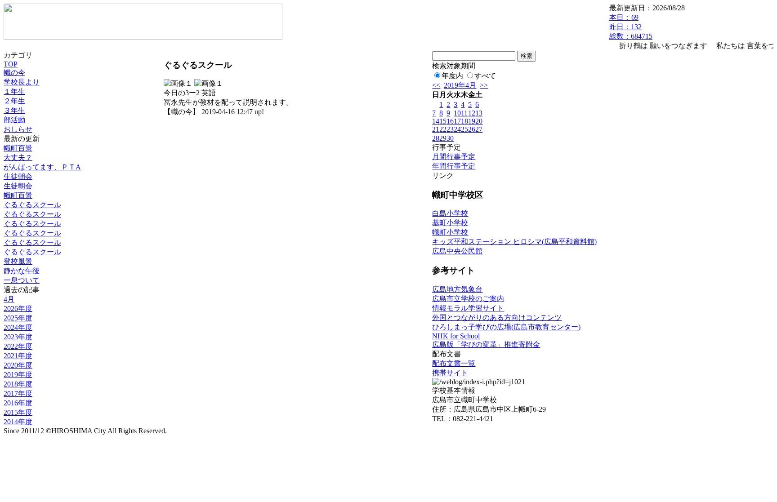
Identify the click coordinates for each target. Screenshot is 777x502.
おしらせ (18, 129)
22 (443, 129)
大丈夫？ (18, 157)
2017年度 (18, 393)
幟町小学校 (450, 232)
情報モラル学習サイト (468, 308)
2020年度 (18, 365)
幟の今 (14, 72)
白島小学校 (450, 213)
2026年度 (18, 308)
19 (471, 121)
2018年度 (18, 384)
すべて (485, 76)
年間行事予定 (453, 166)
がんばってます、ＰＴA (42, 167)
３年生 (14, 110)
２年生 (14, 101)
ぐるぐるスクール (32, 205)
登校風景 (18, 261)
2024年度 (18, 327)
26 (471, 129)
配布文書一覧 (453, 363)
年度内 (452, 76)
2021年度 (18, 356)
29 (443, 138)
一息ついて (22, 280)
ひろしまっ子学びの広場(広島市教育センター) (506, 327)
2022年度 (18, 346)
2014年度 (18, 422)
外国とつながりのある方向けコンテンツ (497, 317)
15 (443, 121)
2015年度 (18, 412)
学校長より (22, 82)
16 (450, 121)
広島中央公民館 (457, 251)
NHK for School (456, 336)
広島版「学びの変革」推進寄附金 (486, 344)
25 (464, 129)
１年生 (14, 91)
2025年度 (18, 318)
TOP (11, 64)
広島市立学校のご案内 (468, 298)
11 (464, 113)
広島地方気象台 (457, 289)
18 (464, 121)
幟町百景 (18, 148)
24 (457, 129)
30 (450, 138)
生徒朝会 (18, 176)
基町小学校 (450, 223)
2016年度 (18, 403)
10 (457, 113)
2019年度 (18, 374)
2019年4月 (460, 85)
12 (471, 113)
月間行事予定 (453, 156)
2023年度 (18, 337)
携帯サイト (450, 373)
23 (450, 129)
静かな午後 (22, 271)
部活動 (14, 120)
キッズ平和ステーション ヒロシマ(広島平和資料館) (514, 241)
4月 (9, 299)
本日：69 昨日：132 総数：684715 (630, 26)
